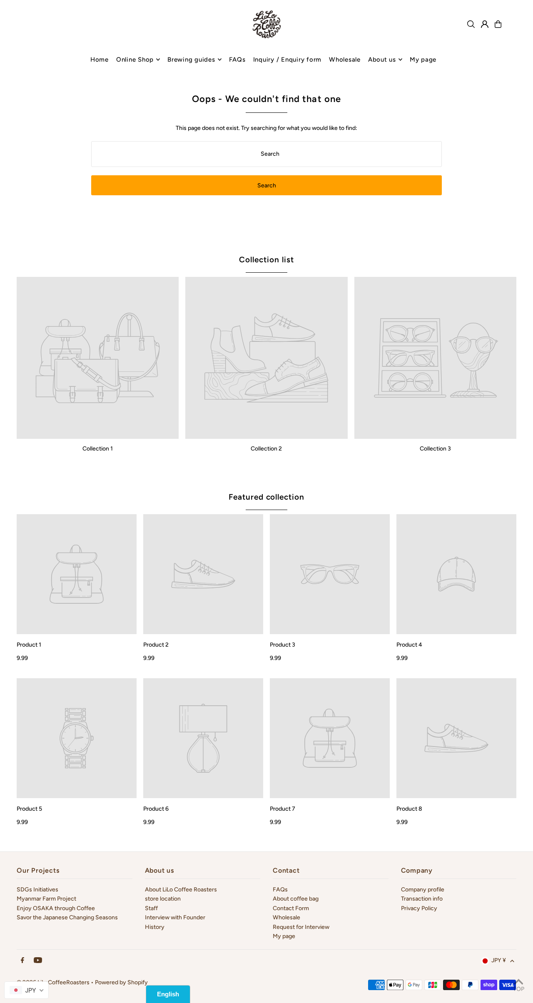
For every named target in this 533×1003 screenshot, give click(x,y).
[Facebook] (22, 960)
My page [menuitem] (423, 59)
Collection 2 (266, 448)
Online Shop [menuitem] (135, 59)
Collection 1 (97, 448)
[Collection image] (98, 358)
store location (163, 898)
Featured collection (266, 497)
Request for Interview (301, 927)
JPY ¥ (498, 960)
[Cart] (498, 24)
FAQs (280, 889)
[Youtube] (38, 960)
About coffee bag (296, 898)
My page (284, 936)
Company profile (422, 889)
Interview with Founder (175, 917)
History (154, 927)
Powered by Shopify (121, 982)
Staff (151, 908)
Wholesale (286, 917)
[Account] (484, 24)
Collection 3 (435, 448)
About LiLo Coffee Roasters (181, 889)
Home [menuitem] (99, 59)
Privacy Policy (419, 908)
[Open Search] (471, 24)
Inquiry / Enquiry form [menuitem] (287, 59)
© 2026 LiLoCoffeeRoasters (53, 982)
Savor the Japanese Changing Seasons (67, 917)
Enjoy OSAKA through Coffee (56, 908)
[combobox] (26, 990)
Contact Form (291, 908)
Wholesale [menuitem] (345, 59)
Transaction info (422, 898)
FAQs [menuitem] (237, 59)
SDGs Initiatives (37, 889)
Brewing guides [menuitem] (191, 59)
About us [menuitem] (382, 59)
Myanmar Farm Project (46, 898)
